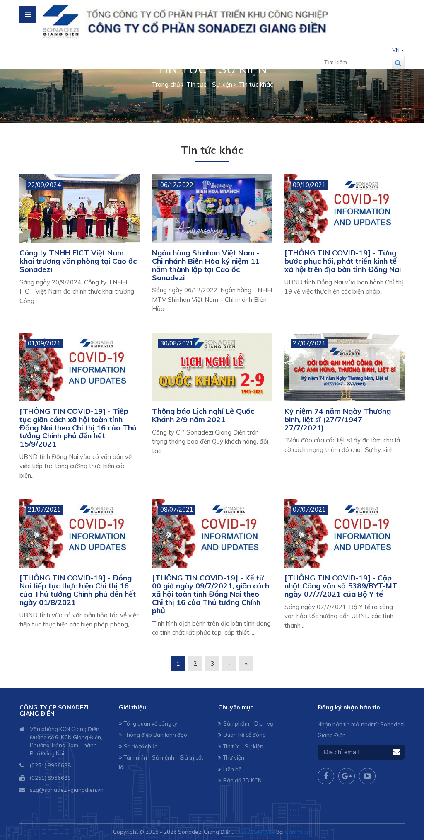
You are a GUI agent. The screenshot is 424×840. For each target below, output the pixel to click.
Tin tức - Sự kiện (243, 746)
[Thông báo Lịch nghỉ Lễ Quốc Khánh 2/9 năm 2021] (212, 367)
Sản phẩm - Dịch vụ (248, 723)
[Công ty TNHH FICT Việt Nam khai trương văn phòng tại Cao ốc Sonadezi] (79, 208)
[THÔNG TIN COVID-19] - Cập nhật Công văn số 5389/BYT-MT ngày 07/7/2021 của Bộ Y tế (341, 586)
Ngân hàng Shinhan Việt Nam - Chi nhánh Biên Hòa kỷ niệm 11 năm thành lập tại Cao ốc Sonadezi (206, 265)
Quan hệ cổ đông (244, 734)
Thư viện (233, 757)
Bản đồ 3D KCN (242, 780)
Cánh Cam (298, 831)
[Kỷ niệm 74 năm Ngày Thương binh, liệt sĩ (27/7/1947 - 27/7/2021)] (344, 367)
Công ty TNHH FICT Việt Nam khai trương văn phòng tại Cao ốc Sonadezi (78, 261)
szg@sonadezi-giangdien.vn (67, 790)
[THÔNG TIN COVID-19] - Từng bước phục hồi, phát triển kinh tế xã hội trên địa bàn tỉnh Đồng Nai (342, 261)
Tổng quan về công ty (150, 723)
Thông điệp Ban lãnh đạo (155, 734)
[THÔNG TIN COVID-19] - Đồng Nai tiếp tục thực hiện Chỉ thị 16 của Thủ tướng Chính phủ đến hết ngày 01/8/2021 (77, 590)
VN (396, 49)
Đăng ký (396, 752)
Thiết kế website (254, 831)
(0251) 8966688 (50, 765)
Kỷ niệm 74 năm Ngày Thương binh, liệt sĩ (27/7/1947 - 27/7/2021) (337, 419)
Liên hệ (232, 769)
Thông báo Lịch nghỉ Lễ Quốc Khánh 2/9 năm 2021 (203, 415)
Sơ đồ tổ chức (140, 746)
